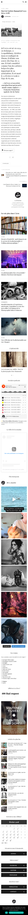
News (7, 8)
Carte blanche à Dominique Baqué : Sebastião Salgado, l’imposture (17, 757)
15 (14, 835)
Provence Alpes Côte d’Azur (9, 678)
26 (3, 840)
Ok (6, 912)
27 (6, 840)
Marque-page (8, 150)
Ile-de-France (5, 670)
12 (3, 835)
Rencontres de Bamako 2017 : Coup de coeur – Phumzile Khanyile (17, 743)
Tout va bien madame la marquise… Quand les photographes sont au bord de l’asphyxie (17, 781)
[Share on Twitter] (13, 157)
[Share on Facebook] (10, 157)
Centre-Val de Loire (7, 664)
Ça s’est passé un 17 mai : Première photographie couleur (17, 800)
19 (3, 837)
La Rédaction (8, 16)
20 (6, 837)
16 (17, 835)
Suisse (4, 683)
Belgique (4, 681)
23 (17, 837)
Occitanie (4, 675)
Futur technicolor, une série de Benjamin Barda (15, 793)
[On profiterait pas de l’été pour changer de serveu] (14, 499)
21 (10, 837)
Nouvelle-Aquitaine (7, 674)
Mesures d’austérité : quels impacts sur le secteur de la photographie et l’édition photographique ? (14, 241)
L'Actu (2, 8)
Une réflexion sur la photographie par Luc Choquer (13, 341)
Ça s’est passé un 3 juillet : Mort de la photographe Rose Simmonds (12, 370)
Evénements (4, 302)
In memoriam (6, 163)
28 (10, 840)
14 (10, 835)
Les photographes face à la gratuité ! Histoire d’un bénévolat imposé (13, 274)
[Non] (26, 910)
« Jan (2, 843)
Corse (3, 666)
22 (14, 837)
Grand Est (4, 667)
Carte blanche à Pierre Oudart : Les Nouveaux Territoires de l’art (11, 185)
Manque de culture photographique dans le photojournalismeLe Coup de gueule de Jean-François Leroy (17, 766)
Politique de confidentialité (16, 912)
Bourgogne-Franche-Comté (9, 661)
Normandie (5, 672)
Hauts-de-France (6, 669)
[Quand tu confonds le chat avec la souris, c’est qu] (14, 525)
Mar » (6, 843)
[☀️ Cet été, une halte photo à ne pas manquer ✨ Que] (14, 552)
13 (6, 835)
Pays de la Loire (6, 677)
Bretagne (4, 663)
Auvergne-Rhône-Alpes (8, 660)
